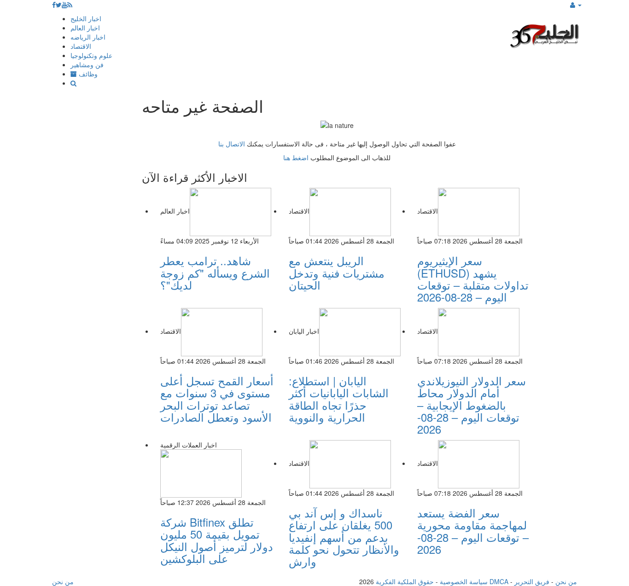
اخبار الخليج (85, 18)
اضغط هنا (296, 157)
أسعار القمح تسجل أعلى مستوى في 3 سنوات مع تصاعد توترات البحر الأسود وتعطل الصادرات (217, 398)
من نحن (566, 581)
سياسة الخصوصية (464, 581)
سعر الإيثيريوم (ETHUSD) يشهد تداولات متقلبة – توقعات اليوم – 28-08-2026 (473, 278)
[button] (576, 4)
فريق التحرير (531, 581)
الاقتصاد (80, 46)
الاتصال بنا (231, 143)
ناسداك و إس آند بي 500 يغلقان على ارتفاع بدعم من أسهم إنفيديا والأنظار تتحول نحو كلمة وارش (344, 537)
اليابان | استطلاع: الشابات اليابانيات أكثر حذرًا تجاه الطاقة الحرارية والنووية (339, 398)
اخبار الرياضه (87, 36)
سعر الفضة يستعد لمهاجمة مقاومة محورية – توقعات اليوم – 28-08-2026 (473, 531)
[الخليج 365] (544, 35)
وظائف (87, 73)
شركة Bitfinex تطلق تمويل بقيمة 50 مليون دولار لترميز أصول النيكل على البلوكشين (216, 540)
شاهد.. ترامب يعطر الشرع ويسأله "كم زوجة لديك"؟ (215, 272)
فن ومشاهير (87, 64)
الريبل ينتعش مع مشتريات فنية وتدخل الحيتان (336, 272)
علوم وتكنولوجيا (91, 55)
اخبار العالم (85, 27)
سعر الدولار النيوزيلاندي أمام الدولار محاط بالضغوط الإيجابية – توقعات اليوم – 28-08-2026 (471, 404)
